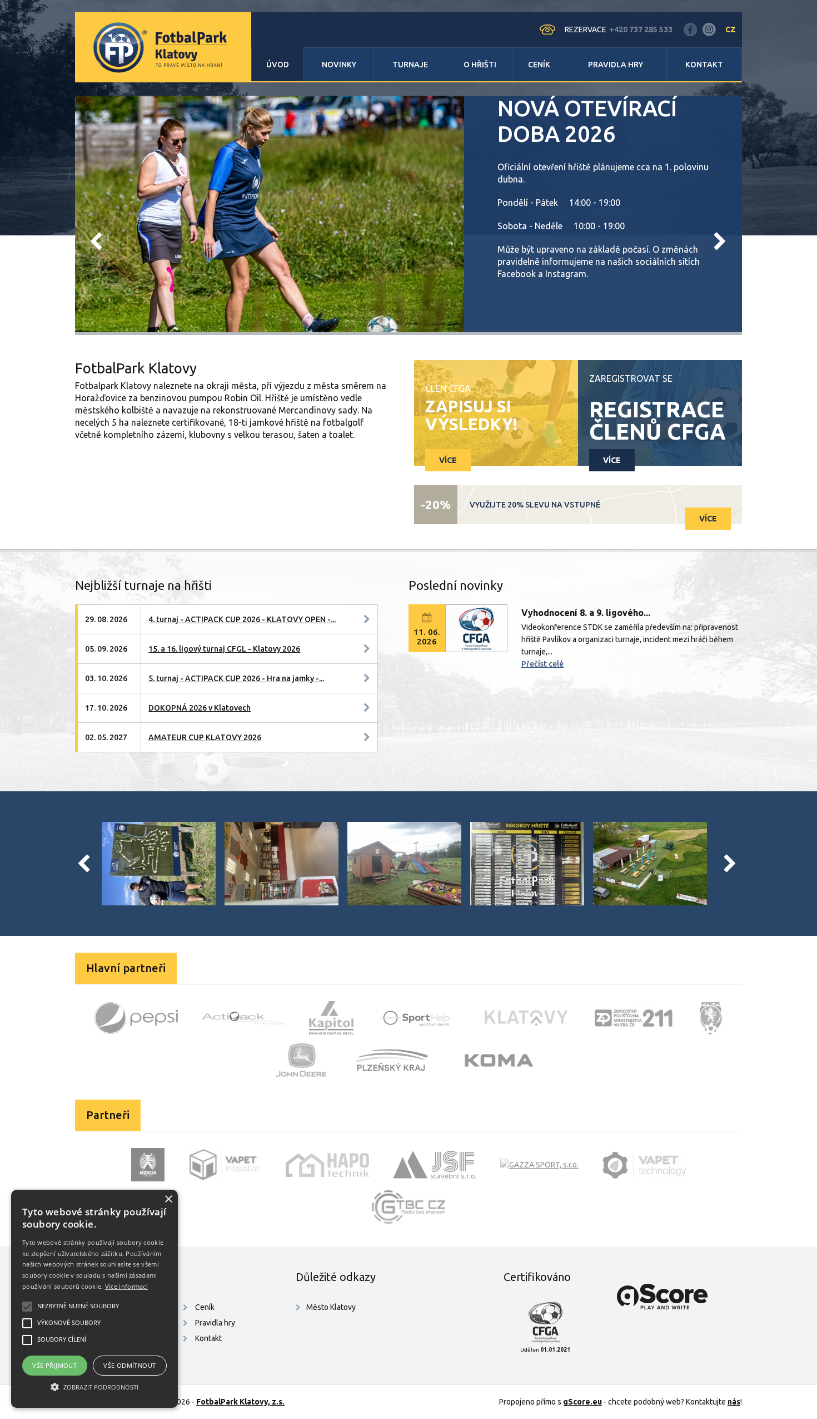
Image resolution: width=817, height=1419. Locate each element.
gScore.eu (582, 1401)
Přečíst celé (542, 663)
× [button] (168, 1199)
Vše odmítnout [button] (129, 1365)
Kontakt (704, 64)
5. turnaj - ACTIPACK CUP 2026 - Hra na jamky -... (236, 678)
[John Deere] (301, 1060)
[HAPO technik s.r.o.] (327, 1164)
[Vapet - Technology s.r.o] (644, 1164)
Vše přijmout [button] (54, 1365)
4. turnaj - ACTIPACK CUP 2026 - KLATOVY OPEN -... (242, 619)
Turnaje (410, 64)
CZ (730, 29)
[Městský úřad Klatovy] (526, 1017)
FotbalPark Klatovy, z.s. (240, 1401)
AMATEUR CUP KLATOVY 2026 (204, 737)
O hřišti (480, 64)
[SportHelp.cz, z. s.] (419, 1017)
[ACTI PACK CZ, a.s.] (243, 1017)
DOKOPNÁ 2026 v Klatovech (199, 707)
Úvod (277, 64)
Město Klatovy (331, 1307)
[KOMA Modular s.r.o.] (499, 1060)
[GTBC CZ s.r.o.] (408, 1207)
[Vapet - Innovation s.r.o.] (224, 1164)
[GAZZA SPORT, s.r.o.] (539, 1164)
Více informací (126, 1286)
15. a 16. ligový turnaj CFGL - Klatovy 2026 (224, 648)
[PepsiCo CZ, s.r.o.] (136, 1017)
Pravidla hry (615, 64)
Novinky (339, 64)
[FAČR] (711, 1017)
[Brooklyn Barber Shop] (148, 1164)
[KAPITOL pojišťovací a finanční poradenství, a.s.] (331, 1017)
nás (734, 1401)
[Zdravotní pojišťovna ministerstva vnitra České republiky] (633, 1017)
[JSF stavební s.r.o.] (434, 1164)
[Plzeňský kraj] (392, 1060)
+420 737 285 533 (640, 29)
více (448, 460)
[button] (94, 1387)
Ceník (539, 64)
